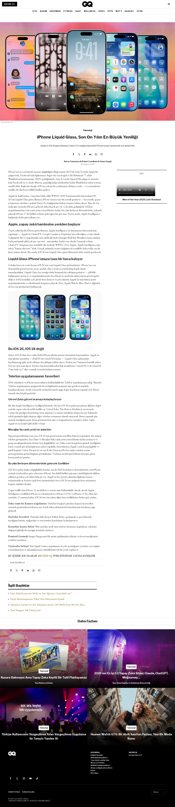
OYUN (140, 11)
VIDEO (101, 11)
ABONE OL (9, 4)
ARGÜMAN (55, 11)
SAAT (78, 11)
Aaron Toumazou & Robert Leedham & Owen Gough (88, 161)
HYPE (110, 11)
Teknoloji (87, 130)
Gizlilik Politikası (14, 792)
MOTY (119, 11)
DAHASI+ (129, 11)
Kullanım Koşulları (28, 792)
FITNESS (68, 11)
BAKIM (43, 11)
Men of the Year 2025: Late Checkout (142, 199)
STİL (35, 11)
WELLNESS (90, 11)
